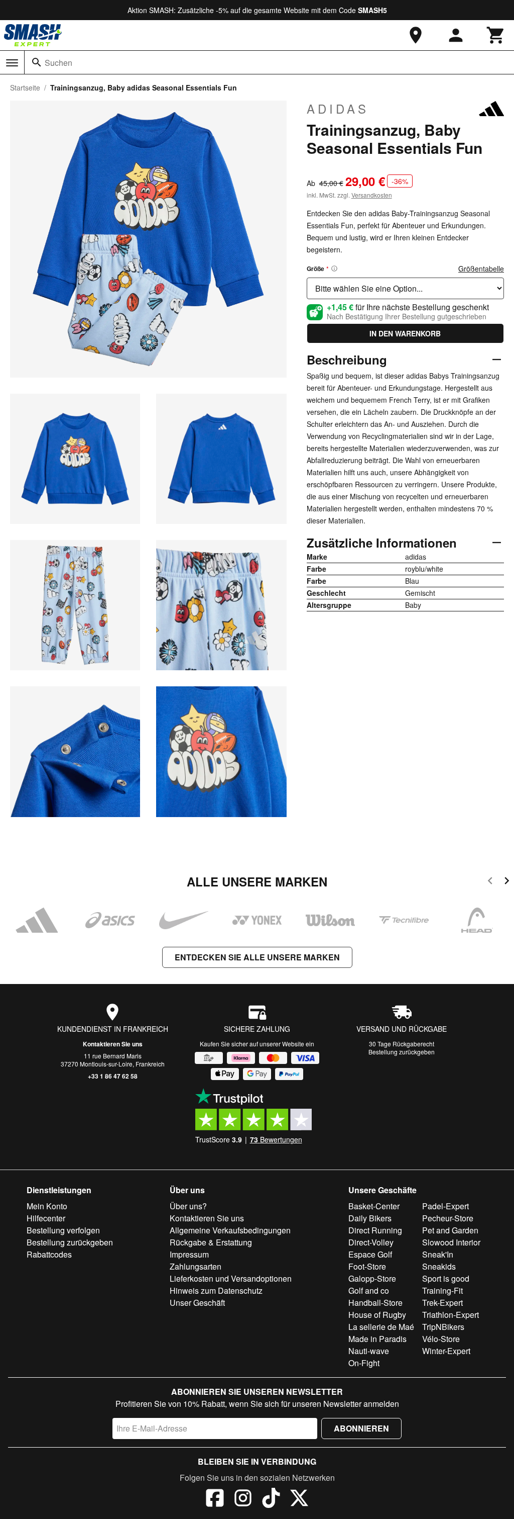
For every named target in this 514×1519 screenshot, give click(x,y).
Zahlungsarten (195, 1266)
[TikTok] (271, 1499)
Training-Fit (442, 1290)
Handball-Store (375, 1302)
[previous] (490, 882)
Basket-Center (374, 1206)
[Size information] (334, 268)
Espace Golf (370, 1254)
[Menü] (12, 63)
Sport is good (445, 1278)
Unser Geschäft (197, 1302)
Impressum (189, 1254)
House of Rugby (377, 1314)
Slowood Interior (451, 1242)
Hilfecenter (46, 1218)
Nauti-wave (368, 1351)
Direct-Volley (371, 1242)
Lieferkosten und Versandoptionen (231, 1278)
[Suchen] (37, 62)
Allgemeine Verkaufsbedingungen (230, 1230)
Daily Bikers (370, 1218)
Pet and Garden (450, 1230)
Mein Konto (47, 1206)
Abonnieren (361, 1428)
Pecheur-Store (447, 1218)
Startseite (25, 87)
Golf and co (368, 1290)
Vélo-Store (441, 1339)
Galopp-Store (372, 1278)
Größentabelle (481, 268)
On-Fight (363, 1363)
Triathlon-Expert (450, 1314)
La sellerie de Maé (381, 1326)
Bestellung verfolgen (63, 1230)
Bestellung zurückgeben (401, 1051)
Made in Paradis (377, 1339)
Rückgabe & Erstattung (211, 1242)
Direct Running (375, 1230)
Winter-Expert (446, 1351)
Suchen (58, 62)
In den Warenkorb (405, 333)
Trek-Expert (442, 1302)
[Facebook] (215, 1499)
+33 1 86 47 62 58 (113, 1076)
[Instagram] (243, 1499)
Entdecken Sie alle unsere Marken (257, 957)
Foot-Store (367, 1266)
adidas (338, 109)
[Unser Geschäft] (416, 35)
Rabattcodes (49, 1254)
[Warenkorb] (496, 35)
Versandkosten (371, 195)
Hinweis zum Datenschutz (216, 1290)
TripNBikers (443, 1326)
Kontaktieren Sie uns (113, 1044)
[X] (299, 1499)
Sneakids (439, 1266)
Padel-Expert (445, 1206)
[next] (506, 882)
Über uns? (188, 1206)
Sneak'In (437, 1254)
